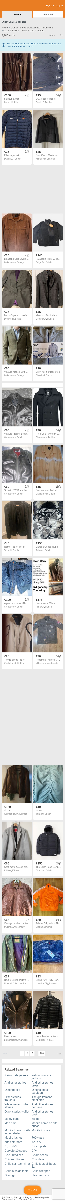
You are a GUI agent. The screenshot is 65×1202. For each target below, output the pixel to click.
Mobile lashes (13, 1137)
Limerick (51, 159)
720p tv (36, 1142)
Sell (34, 1190)
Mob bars (10, 1123)
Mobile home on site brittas (44, 1125)
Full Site (6, 1197)
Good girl (10, 1175)
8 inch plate (39, 1146)
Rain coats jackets (16, 1075)
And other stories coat (42, 1113)
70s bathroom (13, 1142)
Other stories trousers (13, 1099)
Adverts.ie (16, 6)
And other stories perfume (42, 1106)
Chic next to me (14, 1159)
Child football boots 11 (44, 1165)
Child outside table (17, 1170)
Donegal (21, 262)
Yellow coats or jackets (41, 1077)
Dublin (14, 102)
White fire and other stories (17, 1106)
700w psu (38, 1137)
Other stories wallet (17, 1111)
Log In (60, 5)
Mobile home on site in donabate (17, 1132)
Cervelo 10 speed (16, 1150)
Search (17, 14)
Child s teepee (41, 1170)
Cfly (34, 1150)
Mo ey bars (12, 1118)
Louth (18, 319)
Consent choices (27, 1199)
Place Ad (48, 14)
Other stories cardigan (40, 1091)
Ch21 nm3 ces (14, 1155)
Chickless (38, 1159)
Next (59, 1053)
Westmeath (52, 663)
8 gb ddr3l (11, 1146)
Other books (12, 1089)
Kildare (15, 870)
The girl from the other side (42, 1099)
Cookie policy (8, 1199)
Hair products (40, 1175)
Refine (52, 35)
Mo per (36, 1118)
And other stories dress (42, 1084)
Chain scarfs (40, 1155)
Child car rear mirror (17, 1163)
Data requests (42, 1197)
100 (42, 1053)
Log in (28, 1197)
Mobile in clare (41, 1130)
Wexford (23, 814)
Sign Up (50, 5)
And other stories (15, 1082)
